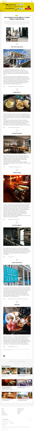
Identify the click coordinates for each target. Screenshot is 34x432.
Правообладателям (11, 423)
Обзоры (18, 413)
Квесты (3, 409)
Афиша (3, 408)
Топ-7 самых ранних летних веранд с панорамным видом (24, 387)
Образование (19, 411)
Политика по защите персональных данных (7, 421)
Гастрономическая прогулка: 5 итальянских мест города (23, 400)
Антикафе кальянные (20, 409)
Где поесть (3, 411)
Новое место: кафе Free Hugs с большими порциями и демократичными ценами (7, 387)
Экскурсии (3, 412)
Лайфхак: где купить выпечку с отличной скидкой (7, 400)
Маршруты (18, 412)
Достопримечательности (21, 408)
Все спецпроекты (5, 419)
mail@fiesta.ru (7, 429)
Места (16, 15)
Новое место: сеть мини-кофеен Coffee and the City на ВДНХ (24, 375)
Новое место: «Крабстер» (6, 375)
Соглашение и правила (5, 423)
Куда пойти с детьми (5, 414)
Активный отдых (4, 413)
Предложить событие (17, 363)
